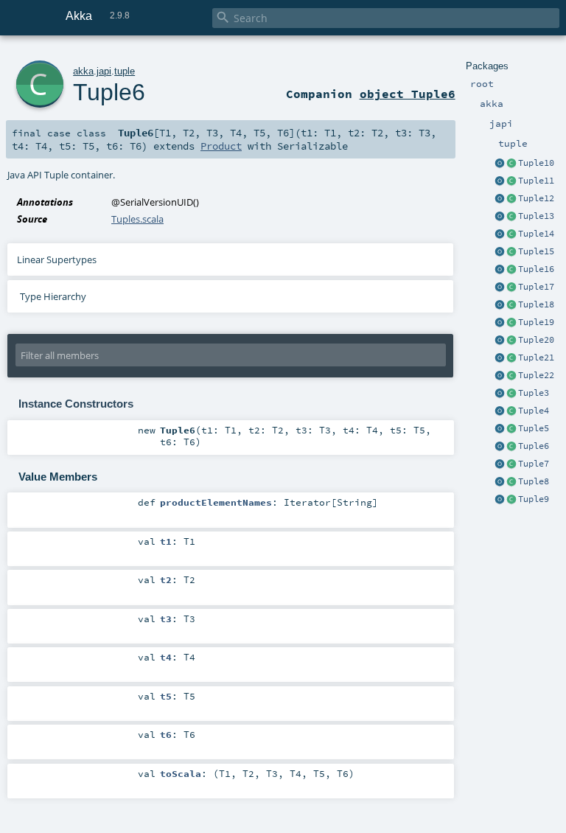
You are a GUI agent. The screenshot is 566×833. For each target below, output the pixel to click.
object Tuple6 (407, 93)
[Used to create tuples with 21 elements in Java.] (500, 358)
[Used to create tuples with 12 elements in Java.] (500, 199)
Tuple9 (533, 499)
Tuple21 (536, 357)
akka (83, 71)
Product (221, 146)
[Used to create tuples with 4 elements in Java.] (500, 411)
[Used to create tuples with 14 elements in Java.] (500, 234)
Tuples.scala (137, 219)
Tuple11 (536, 180)
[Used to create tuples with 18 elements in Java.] (500, 305)
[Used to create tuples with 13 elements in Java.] (500, 217)
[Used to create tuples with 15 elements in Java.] (500, 252)
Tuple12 (536, 198)
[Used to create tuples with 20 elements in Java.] (500, 340)
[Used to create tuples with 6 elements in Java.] (500, 447)
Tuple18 (536, 304)
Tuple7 (533, 464)
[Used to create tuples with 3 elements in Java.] (500, 394)
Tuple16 (536, 269)
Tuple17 (536, 287)
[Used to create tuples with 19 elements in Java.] (500, 323)
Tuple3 (533, 393)
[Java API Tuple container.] (511, 164)
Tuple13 (536, 216)
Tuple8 (533, 481)
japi (104, 71)
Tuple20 (536, 340)
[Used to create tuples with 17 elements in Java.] (500, 287)
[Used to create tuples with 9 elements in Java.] (500, 500)
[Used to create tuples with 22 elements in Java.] (500, 376)
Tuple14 (536, 234)
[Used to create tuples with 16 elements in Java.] (500, 270)
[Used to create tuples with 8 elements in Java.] (500, 482)
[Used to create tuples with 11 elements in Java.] (500, 181)
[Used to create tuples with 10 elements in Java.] (500, 164)
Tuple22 (536, 375)
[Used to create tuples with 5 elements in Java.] (500, 429)
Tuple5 (533, 428)
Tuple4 (533, 410)
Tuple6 (533, 446)
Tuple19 (536, 322)
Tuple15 (536, 251)
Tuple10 (536, 163)
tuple (124, 71)
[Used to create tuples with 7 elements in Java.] (500, 464)
